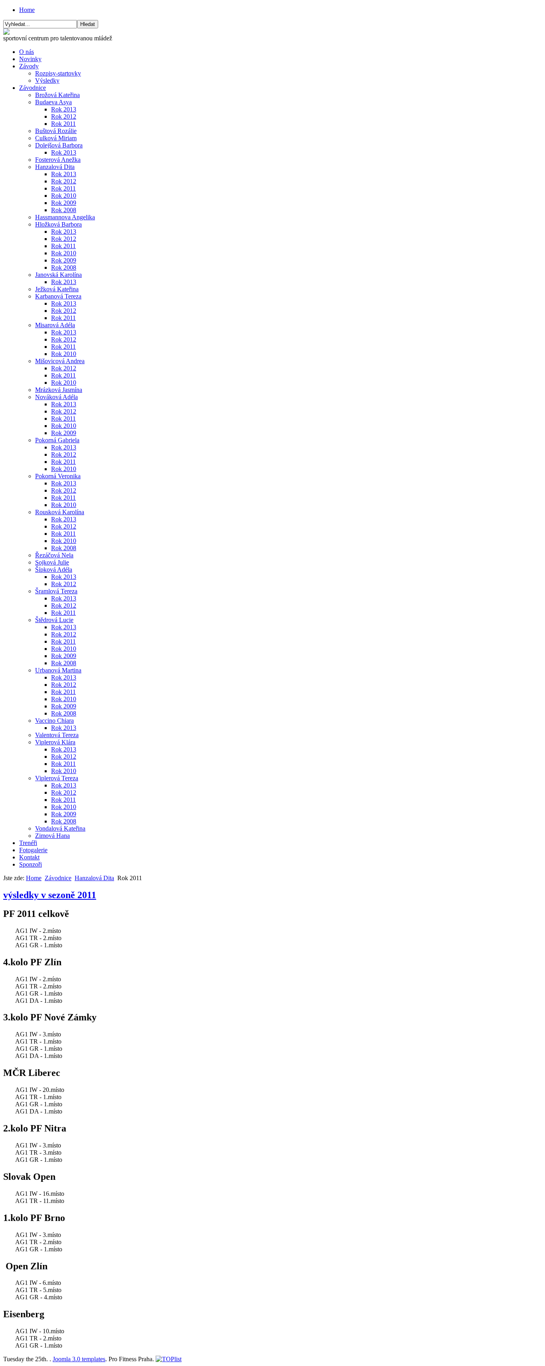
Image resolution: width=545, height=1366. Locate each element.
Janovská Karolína (58, 274)
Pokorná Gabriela (57, 440)
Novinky (30, 59)
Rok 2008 (63, 210)
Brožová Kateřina (57, 94)
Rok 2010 (63, 195)
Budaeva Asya (53, 102)
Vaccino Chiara (54, 720)
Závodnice (32, 87)
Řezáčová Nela (54, 555)
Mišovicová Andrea (60, 361)
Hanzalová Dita (55, 166)
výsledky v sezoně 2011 (49, 895)
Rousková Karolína (59, 512)
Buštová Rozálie (56, 130)
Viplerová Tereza (56, 778)
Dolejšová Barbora (59, 145)
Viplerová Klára (55, 742)
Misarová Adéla (55, 325)
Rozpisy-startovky (58, 73)
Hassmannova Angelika (65, 217)
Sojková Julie (52, 562)
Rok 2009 (63, 202)
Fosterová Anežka (58, 159)
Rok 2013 (63, 109)
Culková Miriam (56, 138)
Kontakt (29, 857)
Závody (29, 66)
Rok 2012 (63, 116)
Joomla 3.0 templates (79, 1359)
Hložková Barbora (58, 224)
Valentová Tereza (57, 735)
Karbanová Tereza (58, 296)
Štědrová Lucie (54, 619)
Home (27, 9)
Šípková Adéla (53, 569)
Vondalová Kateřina (60, 828)
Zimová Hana (52, 835)
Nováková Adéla (56, 397)
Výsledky (47, 80)
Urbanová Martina (58, 670)
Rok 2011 (63, 123)
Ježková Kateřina (57, 289)
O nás (26, 51)
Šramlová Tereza (56, 591)
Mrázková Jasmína (58, 389)
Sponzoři (30, 864)
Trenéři (28, 842)
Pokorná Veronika (58, 476)
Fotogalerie (33, 850)
